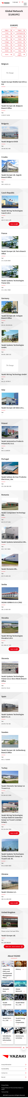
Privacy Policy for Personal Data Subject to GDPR (12, 1088)
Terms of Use (4, 1092)
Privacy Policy (4, 1085)
